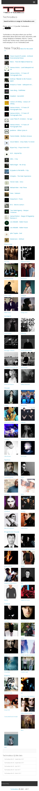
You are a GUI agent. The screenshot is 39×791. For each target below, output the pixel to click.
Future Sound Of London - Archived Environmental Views (21, 57)
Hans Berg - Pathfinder (17, 90)
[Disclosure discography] (28, 270)
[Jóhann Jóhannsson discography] (28, 342)
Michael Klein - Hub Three (18, 187)
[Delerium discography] (28, 325)
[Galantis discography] (28, 414)
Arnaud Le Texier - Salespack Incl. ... (21, 84)
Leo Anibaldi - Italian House (19, 222)
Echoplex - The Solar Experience (20, 176)
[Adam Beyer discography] (28, 519)
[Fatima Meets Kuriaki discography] (28, 705)
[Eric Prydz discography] (28, 448)
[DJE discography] (28, 684)
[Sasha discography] (11, 646)
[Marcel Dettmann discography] (11, 519)
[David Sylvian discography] (11, 325)
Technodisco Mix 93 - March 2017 (12, 773)
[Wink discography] (28, 485)
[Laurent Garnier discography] (11, 469)
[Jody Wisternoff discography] (11, 540)
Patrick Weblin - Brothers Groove (21, 136)
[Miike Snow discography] (11, 304)
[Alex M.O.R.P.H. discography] (28, 612)
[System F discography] (11, 612)
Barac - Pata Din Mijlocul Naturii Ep (21, 62)
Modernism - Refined (17, 239)
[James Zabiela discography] (11, 557)
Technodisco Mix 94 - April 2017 (12, 770)
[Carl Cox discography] (11, 485)
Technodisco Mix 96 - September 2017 (14, 763)
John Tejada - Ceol (16, 233)
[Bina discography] (28, 721)
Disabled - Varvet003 (17, 96)
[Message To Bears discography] (11, 342)
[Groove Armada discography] (11, 270)
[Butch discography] (28, 469)
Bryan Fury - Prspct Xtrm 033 (19, 147)
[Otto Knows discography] (11, 448)
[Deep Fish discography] (11, 701)
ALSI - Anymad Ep (16, 153)
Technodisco (14, 789)
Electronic (8, 244)
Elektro (7, 675)
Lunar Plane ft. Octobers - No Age (21, 119)
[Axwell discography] (11, 397)
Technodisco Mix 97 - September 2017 (14, 759)
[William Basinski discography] (28, 376)
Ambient (7, 316)
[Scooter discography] (28, 502)
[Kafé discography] (11, 738)
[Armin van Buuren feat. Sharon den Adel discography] (28, 646)
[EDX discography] (28, 574)
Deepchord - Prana (16, 199)
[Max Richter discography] (28, 359)
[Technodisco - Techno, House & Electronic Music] (14, 10)
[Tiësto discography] (28, 629)
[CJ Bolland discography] (11, 502)
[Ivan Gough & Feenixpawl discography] (28, 540)
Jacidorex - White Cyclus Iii (18, 130)
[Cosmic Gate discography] (28, 663)
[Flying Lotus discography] (28, 304)
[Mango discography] (28, 557)
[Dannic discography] (11, 591)
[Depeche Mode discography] (28, 253)
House (7, 388)
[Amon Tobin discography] (11, 287)
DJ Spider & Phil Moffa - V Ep (19, 170)
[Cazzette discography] (11, 431)
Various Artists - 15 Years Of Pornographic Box (19, 74)
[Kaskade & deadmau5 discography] (11, 574)
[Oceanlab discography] (11, 663)
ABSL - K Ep (14, 159)
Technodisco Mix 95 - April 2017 (12, 766)
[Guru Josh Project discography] (11, 414)
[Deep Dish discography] (28, 397)
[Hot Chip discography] (11, 253)
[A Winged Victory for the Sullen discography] (11, 359)
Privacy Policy (5, 783)
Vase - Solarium (15, 193)
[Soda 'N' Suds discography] (11, 684)
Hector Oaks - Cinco (16, 182)
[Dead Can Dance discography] (11, 376)
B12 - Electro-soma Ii (17, 205)
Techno (7, 460)
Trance (7, 604)
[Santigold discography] (28, 287)
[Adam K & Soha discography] (28, 591)
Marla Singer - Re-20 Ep (18, 165)
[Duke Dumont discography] (28, 431)
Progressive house (11, 532)
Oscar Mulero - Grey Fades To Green (22, 142)
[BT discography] (11, 629)
